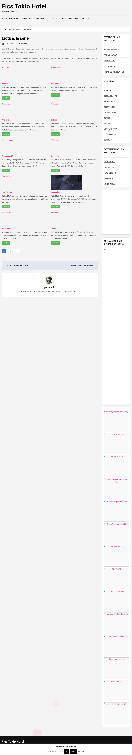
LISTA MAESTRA (41, 19)
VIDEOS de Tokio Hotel (69, 19)
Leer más (80, 751)
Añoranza (55, 84)
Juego (54, 228)
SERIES (55, 19)
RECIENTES (13, 19)
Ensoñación (7, 192)
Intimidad (6, 228)
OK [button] (66, 751)
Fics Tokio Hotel (24, 6)
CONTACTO (85, 19)
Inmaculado (56, 192)
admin (11, 44)
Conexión (55, 156)
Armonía (5, 120)
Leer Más (6, 98)
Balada (54, 120)
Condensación (8, 156)
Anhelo (5, 84)
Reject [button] (73, 751)
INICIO (4, 19)
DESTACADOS (26, 19)
